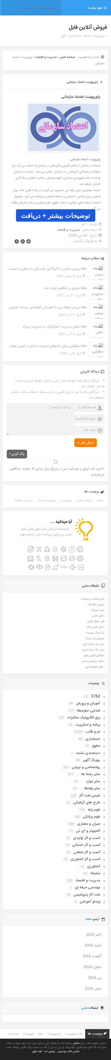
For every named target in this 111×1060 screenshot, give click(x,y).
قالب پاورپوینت (73, 1034)
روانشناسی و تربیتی (86, 767)
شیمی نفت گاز (89, 796)
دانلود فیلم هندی (95, 667)
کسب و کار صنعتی (87, 852)
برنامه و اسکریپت (88, 725)
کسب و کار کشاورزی (85, 859)
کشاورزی (93, 866)
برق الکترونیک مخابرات (83, 718)
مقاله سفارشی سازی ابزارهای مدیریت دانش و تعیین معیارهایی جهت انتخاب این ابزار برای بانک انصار (47, 346)
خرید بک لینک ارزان (93, 644)
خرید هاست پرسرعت (92, 599)
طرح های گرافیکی (86, 803)
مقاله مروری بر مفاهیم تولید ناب (65, 288)
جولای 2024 (92, 967)
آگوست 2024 (91, 956)
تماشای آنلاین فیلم (94, 655)
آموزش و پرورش (88, 703)
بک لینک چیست (94, 633)
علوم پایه (94, 810)
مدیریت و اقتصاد (46, 57)
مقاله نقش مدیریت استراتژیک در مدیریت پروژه (55, 326)
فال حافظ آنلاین (95, 621)
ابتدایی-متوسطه (88, 711)
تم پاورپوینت (54, 1034)
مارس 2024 (93, 989)
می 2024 (94, 978)
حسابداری (92, 739)
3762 (95, 696)
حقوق (96, 746)
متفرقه (95, 873)
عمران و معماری (88, 824)
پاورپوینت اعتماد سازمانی (82, 82)
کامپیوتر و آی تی (88, 831)
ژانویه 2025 (93, 945)
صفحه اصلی (67, 57)
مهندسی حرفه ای (87, 887)
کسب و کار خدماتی (86, 845)
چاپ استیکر (97, 610)
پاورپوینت (65, 500)
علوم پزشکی (91, 817)
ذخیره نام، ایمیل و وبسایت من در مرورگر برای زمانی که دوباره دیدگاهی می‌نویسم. (57, 471)
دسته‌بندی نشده (88, 753)
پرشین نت (49, 1051)
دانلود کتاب (98, 616)
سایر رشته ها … (88, 774)
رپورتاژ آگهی (91, 760)
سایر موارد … (90, 781)
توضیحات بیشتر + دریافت (55, 215)
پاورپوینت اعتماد (46, 500)
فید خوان (37, 1051)
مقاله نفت (13, 1034)
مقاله (40, 1034)
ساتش (76, 1043)
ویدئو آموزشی (90, 902)
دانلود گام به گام (95, 627)
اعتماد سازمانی (84, 500)
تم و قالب (93, 732)
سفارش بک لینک (94, 638)
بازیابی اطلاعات (96, 604)
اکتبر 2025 (93, 934)
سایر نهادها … (90, 788)
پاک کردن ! (17, 454)
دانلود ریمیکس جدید (93, 661)
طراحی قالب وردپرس (68, 1051)
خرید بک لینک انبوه (93, 650)
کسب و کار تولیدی (86, 838)
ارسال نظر (87, 443)
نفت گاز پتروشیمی (87, 895)
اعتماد (99, 500)
